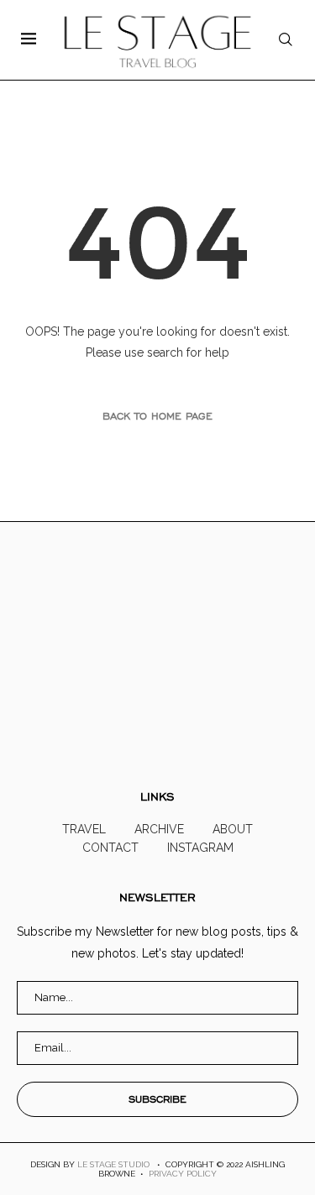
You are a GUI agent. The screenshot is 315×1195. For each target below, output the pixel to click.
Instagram (200, 847)
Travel (84, 829)
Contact (110, 847)
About (233, 829)
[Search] (285, 40)
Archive (159, 829)
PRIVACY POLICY (183, 1173)
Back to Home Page (157, 416)
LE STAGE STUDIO (113, 1164)
